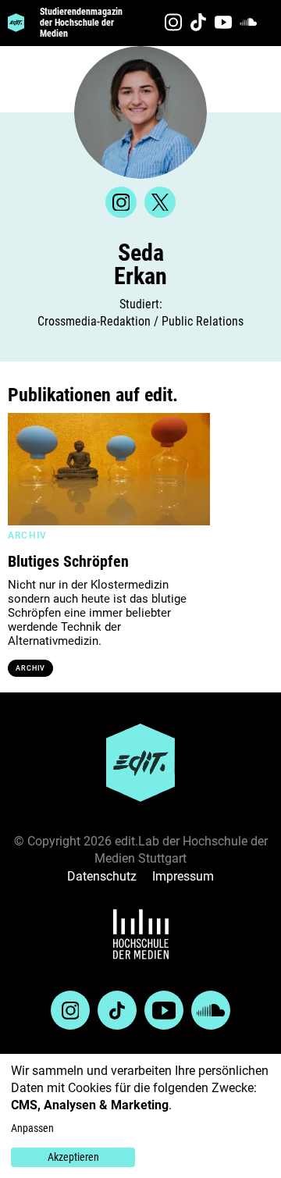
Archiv (30, 668)
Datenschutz (102, 876)
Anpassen (32, 1128)
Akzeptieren (73, 1157)
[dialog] (140, 1116)
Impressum (183, 876)
